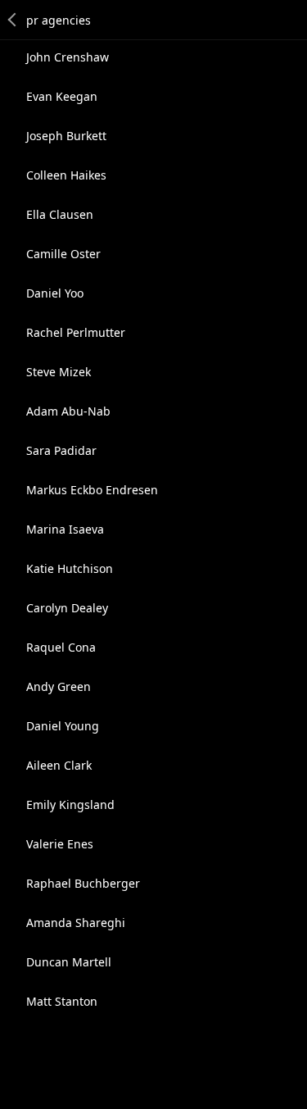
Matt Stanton (61, 1001)
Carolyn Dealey (67, 608)
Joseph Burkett (66, 135)
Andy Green (58, 686)
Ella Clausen (59, 214)
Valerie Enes (59, 844)
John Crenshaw (67, 57)
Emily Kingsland (70, 804)
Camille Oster (63, 253)
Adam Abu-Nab (68, 411)
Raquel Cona (61, 647)
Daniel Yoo (55, 293)
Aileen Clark (59, 765)
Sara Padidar (61, 450)
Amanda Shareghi (75, 922)
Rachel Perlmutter (75, 332)
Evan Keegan (61, 96)
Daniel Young (62, 726)
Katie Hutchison (69, 568)
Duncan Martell (68, 962)
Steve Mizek (58, 372)
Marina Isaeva (65, 529)
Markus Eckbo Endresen (92, 490)
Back (13, 19)
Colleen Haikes (66, 175)
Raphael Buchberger (83, 883)
